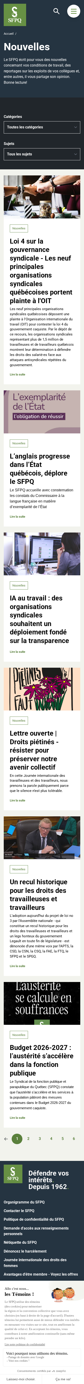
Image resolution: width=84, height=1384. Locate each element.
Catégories (13, 116)
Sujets (9, 143)
